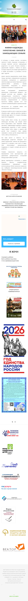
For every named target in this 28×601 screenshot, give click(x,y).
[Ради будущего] (14, 7)
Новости (14, 45)
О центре (14, 579)
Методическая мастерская (14, 581)
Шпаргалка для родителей (11, 582)
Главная (9, 579)
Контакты (21, 582)
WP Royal (21, 577)
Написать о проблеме (14, 243)
